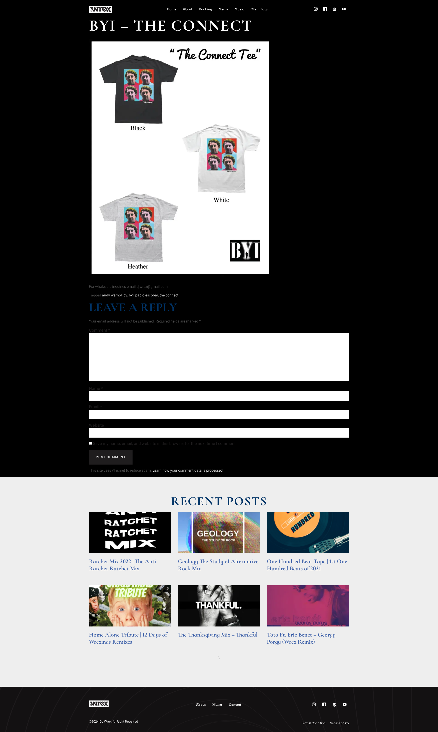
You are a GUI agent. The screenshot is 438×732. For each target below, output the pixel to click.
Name (96, 389)
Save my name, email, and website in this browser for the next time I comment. (165, 444)
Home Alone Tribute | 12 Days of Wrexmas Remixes (128, 638)
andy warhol (112, 295)
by (125, 295)
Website (96, 425)
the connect (169, 295)
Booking (205, 9)
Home (171, 9)
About (187, 9)
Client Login (260, 9)
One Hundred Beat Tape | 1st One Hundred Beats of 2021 (307, 565)
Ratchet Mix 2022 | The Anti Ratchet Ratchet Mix (122, 565)
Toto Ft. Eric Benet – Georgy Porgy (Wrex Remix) (301, 638)
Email (95, 407)
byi (131, 295)
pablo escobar (146, 295)
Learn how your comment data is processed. (188, 470)
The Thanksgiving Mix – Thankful (218, 634)
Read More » (98, 574)
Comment (99, 330)
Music (239, 9)
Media (223, 9)
